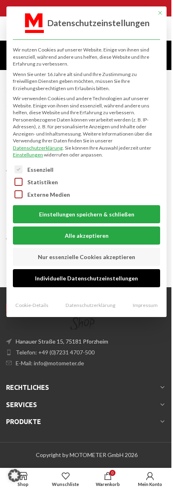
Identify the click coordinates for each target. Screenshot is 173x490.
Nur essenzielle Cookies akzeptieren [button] (86, 256)
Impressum (145, 305)
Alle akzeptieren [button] (87, 235)
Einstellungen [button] (28, 155)
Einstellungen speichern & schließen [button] (86, 214)
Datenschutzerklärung (38, 148)
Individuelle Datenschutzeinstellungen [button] (86, 278)
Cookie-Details (31, 305)
